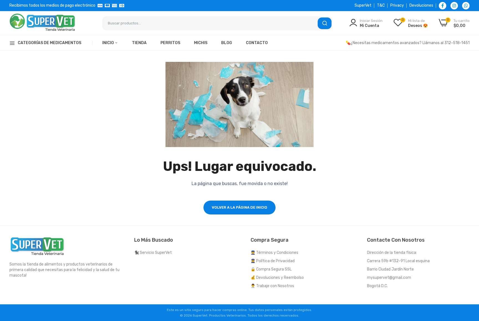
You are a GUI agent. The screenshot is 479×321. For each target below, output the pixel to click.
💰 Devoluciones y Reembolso (277, 277)
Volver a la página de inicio (239, 207)
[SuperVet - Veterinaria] (42, 23)
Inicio (108, 43)
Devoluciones (421, 5)
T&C (381, 5)
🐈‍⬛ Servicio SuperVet (153, 252)
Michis (200, 43)
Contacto (257, 43)
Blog (226, 43)
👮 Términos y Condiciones (274, 252)
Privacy (397, 5)
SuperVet (363, 5)
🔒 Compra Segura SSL (271, 269)
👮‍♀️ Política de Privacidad (273, 261)
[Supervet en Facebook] (442, 5)
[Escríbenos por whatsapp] (466, 5)
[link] (468, 281)
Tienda (139, 43)
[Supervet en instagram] (454, 5)
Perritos (170, 43)
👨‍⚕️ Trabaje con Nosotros (272, 286)
